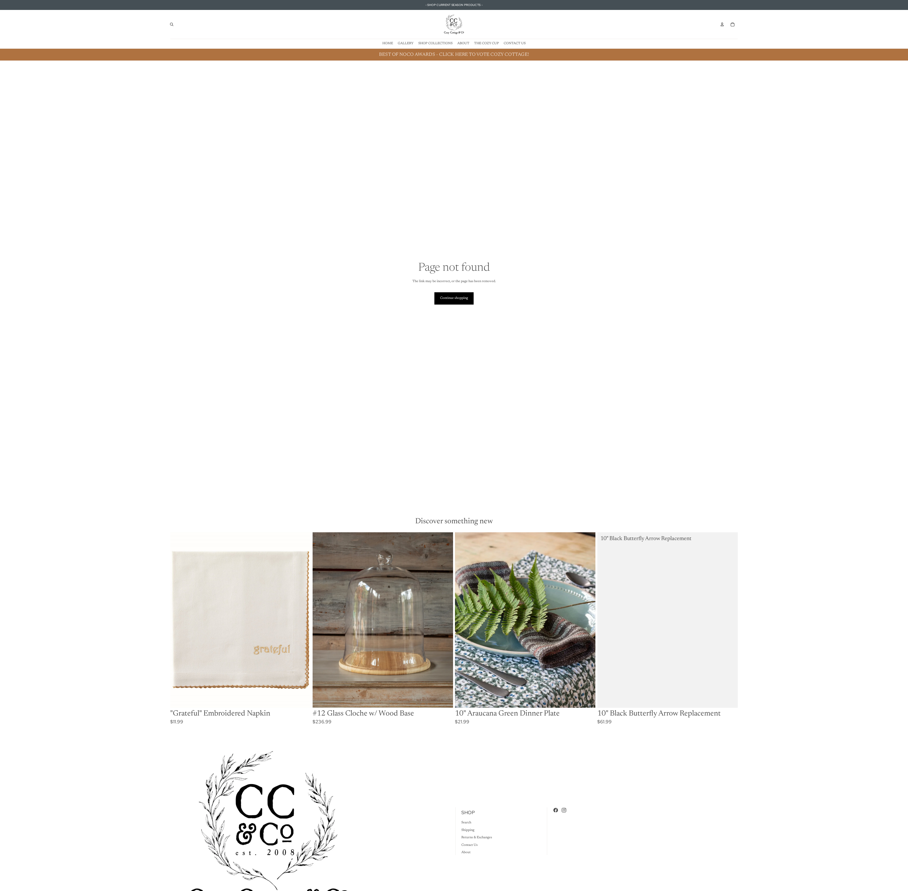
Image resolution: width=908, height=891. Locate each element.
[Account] (722, 24)
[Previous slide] (462, 620)
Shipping (467, 830)
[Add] (303, 700)
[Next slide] (588, 620)
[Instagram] (564, 810)
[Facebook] (556, 810)
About (466, 852)
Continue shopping (454, 298)
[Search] (171, 24)
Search (466, 822)
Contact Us (469, 845)
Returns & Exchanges (476, 837)
